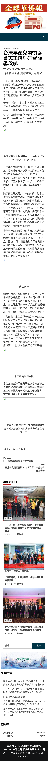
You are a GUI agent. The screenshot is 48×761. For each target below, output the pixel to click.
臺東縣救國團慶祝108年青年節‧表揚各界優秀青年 (25, 467)
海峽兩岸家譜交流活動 (14, 696)
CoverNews (35, 752)
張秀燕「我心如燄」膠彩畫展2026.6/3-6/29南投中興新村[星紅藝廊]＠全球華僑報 (24, 703)
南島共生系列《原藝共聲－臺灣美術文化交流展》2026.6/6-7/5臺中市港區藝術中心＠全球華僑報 (23, 712)
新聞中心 (20, 534)
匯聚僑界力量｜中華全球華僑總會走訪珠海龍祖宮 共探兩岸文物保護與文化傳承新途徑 (23, 683)
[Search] (43, 37)
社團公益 (16, 49)
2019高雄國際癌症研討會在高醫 (18, 459)
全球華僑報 (27, 68)
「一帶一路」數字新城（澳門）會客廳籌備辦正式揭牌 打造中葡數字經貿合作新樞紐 (24, 528)
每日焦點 (7, 49)
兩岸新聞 (8, 571)
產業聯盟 (25, 571)
